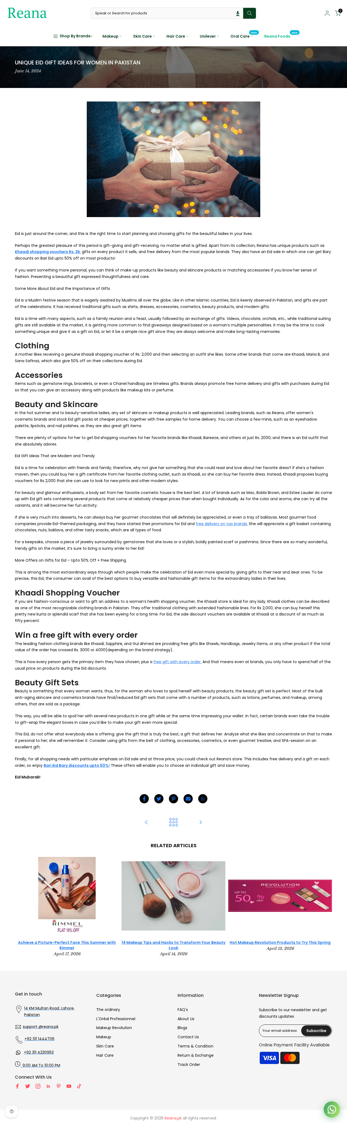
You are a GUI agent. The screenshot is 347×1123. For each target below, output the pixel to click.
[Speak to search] (237, 13)
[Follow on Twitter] (27, 1086)
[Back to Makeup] (173, 823)
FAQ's (183, 1009)
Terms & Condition (195, 1046)
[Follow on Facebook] (17, 1086)
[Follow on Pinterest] (58, 1086)
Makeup (110, 36)
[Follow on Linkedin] (48, 1086)
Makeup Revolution (114, 1027)
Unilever (208, 36)
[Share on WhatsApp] (202, 798)
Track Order (189, 1064)
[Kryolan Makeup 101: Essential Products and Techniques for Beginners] (146, 823)
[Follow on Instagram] (38, 1086)
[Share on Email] (188, 798)
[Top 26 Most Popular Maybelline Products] (200, 823)
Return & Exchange (196, 1055)
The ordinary (108, 1009)
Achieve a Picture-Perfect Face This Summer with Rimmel (67, 945)
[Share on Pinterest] (173, 798)
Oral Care (243, 36)
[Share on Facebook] (144, 798)
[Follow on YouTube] (68, 1086)
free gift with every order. (177, 661)
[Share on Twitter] (158, 798)
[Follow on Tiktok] (79, 1086)
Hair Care (175, 36)
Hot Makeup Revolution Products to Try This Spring (280, 942)
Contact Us (188, 1037)
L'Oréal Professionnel (115, 1018)
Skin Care (142, 36)
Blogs (182, 1027)
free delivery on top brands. (222, 523)
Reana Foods (281, 36)
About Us (186, 1018)
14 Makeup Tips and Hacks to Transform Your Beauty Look (173, 945)
